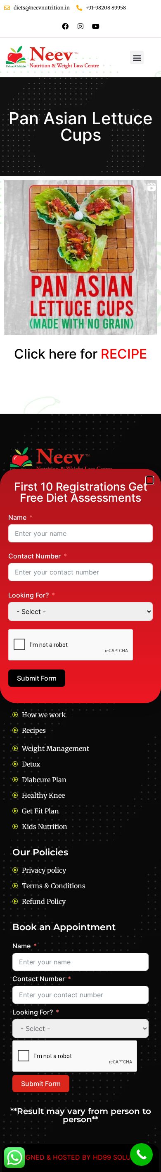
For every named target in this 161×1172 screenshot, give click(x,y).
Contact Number (34, 556)
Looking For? (28, 595)
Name (17, 517)
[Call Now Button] (141, 1154)
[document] (80, 586)
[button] (150, 480)
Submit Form (37, 678)
